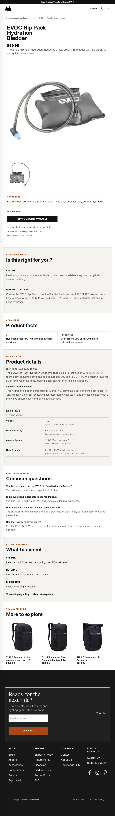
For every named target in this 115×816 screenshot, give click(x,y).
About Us (66, 759)
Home (8, 18)
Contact (66, 754)
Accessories (17, 18)
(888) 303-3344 (97, 762)
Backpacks (32, 18)
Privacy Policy (97, 799)
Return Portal (42, 775)
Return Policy (42, 759)
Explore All (14, 780)
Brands (12, 775)
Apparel (13, 759)
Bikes (11, 754)
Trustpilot (101, 713)
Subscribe (28, 731)
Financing (40, 764)
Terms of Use (79, 799)
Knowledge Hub (70, 764)
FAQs (38, 780)
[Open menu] (19, 8)
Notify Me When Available (32, 219)
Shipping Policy (44, 754)
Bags (25, 18)
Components (16, 770)
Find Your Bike (43, 770)
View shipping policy (17, 594)
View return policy (43, 594)
